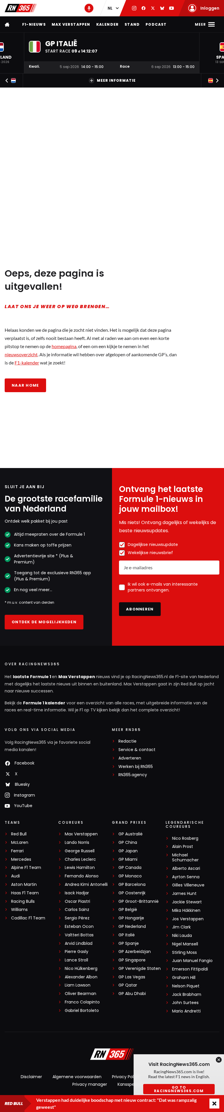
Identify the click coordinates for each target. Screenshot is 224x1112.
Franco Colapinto (82, 1002)
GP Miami (127, 859)
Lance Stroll (76, 960)
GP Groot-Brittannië (138, 901)
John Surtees (185, 1002)
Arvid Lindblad (78, 943)
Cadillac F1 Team (28, 918)
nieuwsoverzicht (21, 354)
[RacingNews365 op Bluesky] (162, 8)
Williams (19, 909)
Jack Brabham (186, 994)
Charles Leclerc (80, 859)
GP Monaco (130, 876)
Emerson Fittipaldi (190, 969)
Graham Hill (183, 977)
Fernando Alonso (82, 876)
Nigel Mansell (185, 944)
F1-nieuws (34, 24)
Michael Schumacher (185, 858)
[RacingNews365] (21, 8)
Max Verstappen (71, 24)
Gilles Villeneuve (188, 885)
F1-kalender (27, 362)
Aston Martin (24, 884)
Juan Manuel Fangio (192, 960)
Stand (132, 24)
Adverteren (129, 758)
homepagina (64, 346)
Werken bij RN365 (135, 766)
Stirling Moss (184, 952)
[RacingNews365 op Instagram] (134, 8)
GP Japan (128, 851)
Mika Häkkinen (186, 910)
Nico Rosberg (185, 838)
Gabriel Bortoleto (82, 1010)
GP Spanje (128, 943)
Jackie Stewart (187, 902)
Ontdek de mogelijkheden (44, 622)
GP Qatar (127, 985)
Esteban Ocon (79, 926)
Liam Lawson (77, 985)
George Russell (79, 851)
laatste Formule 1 (32, 677)
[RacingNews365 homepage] (7, 24)
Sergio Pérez (77, 918)
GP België (127, 909)
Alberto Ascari (186, 868)
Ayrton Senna (186, 876)
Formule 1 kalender (44, 703)
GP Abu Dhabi (132, 993)
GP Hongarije (131, 918)
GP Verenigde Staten (139, 968)
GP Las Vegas (131, 977)
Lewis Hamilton (80, 867)
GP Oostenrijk (132, 893)
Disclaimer (31, 1077)
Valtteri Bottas (79, 935)
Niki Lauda (182, 935)
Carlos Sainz (77, 909)
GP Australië (130, 834)
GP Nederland (132, 926)
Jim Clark (181, 927)
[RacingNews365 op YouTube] (171, 8)
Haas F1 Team (25, 893)
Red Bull (19, 834)
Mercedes (21, 859)
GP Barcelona (132, 884)
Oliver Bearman (80, 993)
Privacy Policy (125, 1077)
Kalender (107, 24)
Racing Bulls (23, 901)
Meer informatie (116, 80)
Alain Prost (182, 846)
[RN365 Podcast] (89, 8)
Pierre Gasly (76, 951)
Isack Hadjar (77, 893)
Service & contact (136, 749)
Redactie (127, 741)
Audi (15, 876)
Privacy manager (89, 1084)
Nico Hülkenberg (81, 968)
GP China (127, 842)
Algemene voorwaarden (77, 1077)
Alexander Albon (81, 977)
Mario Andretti (186, 1011)
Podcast (156, 24)
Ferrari (17, 851)
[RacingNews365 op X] (153, 8)
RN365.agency (132, 774)
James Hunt (184, 893)
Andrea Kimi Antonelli (86, 884)
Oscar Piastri (77, 901)
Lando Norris (77, 842)
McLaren (19, 842)
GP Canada (129, 867)
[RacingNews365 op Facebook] (143, 8)
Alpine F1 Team (26, 867)
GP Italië (126, 935)
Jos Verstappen (188, 919)
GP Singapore (132, 960)
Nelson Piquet (186, 986)
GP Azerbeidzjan (134, 951)
